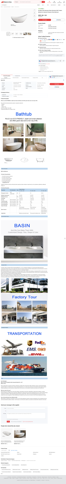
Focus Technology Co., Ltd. (26, 480)
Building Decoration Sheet (54, 469)
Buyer (43, 4)
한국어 (41, 478)
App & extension (53, 4)
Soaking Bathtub (17, 6)
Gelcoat (18, 452)
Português (17, 478)
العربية (38, 478)
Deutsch (31, 478)
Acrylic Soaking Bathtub (15, 464)
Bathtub (13, 6)
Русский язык (24, 478)
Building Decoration (25, 469)
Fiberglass (34, 454)
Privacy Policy (47, 480)
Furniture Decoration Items (44, 469)
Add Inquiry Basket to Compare (19, 37)
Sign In (40, 71)
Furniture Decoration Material (6, 471)
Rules (64, 4)
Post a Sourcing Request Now (28, 421)
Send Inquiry (44, 19)
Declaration (43, 480)
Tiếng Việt (55, 478)
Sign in (64, 2)
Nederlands (34, 478)
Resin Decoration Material (27, 471)
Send (8, 421)
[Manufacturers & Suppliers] (6, 2)
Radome (50, 454)
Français (20, 478)
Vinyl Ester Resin (35, 452)
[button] (44, 78)
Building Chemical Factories (34, 469)
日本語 (43, 478)
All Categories (4, 4)
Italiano (28, 478)
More (2, 473)
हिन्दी (46, 478)
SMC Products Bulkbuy (36, 471)
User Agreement (38, 480)
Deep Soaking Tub (23, 464)
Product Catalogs (14, 450)
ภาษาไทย (49, 478)
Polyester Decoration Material (17, 471)
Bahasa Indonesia (59, 478)
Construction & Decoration (7, 6)
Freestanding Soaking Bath (6, 464)
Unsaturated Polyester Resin (5, 452)
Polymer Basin (19, 454)
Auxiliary (2, 455)
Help (47, 4)
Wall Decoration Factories (16, 469)
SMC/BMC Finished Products (5, 454)
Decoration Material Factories (6, 469)
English (10, 478)
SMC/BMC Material (52, 452)
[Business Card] (63, 79)
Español (13, 478)
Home (2, 6)
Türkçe (52, 478)
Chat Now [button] (59, 19)
